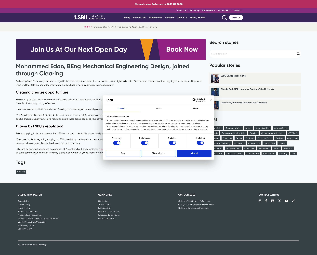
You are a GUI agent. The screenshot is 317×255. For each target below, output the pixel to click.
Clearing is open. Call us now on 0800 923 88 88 (158, 4)
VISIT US (236, 17)
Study (127, 17)
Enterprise (227, 138)
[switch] (144, 143)
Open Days (249, 148)
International (155, 17)
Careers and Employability (233, 133)
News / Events (197, 17)
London (282, 143)
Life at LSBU (269, 143)
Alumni (248, 128)
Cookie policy (24, 204)
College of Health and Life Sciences (194, 201)
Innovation (239, 143)
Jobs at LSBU (104, 204)
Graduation (292, 138)
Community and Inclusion (272, 133)
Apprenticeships (263, 128)
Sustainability (269, 153)
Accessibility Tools (106, 218)
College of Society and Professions (193, 208)
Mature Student (233, 148)
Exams (239, 138)
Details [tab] (159, 108)
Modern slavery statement (29, 215)
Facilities (249, 138)
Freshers (279, 138)
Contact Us (181, 10)
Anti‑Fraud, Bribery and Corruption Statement (38, 218)
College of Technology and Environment (196, 204)
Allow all (194, 153)
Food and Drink (265, 138)
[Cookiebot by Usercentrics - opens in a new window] (194, 100)
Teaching (283, 153)
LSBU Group (193, 10)
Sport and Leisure (234, 153)
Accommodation (233, 128)
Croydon (215, 138)
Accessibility (216, 128)
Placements (264, 148)
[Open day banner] (111, 49)
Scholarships (216, 153)
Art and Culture (281, 128)
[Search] (225, 17)
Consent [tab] (121, 108)
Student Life (139, 17)
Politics (277, 148)
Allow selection (158, 153)
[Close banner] (210, 100)
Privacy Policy (24, 208)
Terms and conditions (27, 211)
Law (293, 153)
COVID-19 (292, 133)
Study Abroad (252, 153)
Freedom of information (108, 211)
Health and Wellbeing (220, 143)
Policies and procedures (108, 215)
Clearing (21, 172)
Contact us (103, 201)
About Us (182, 17)
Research (169, 17)
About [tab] (195, 108)
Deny (123, 153)
